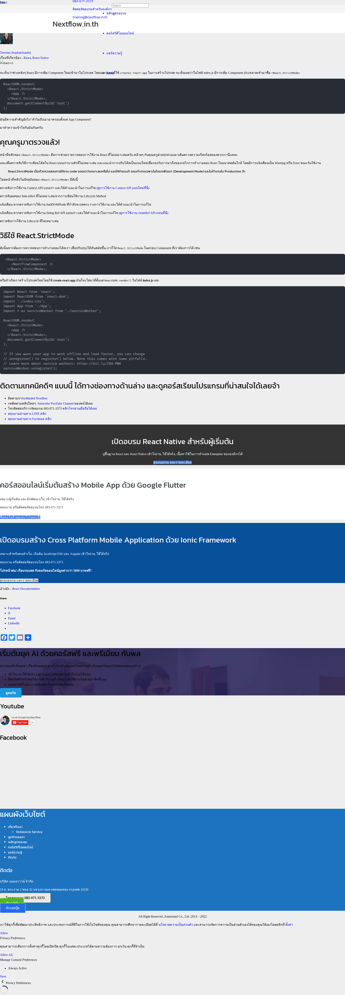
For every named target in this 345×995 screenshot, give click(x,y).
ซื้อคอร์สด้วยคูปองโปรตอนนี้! (20, 517)
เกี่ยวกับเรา (15, 826)
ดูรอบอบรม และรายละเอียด (172, 462)
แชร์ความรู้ (15, 852)
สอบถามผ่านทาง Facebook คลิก (30, 419)
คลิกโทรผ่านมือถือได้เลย (79, 408)
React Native (40, 57)
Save (3, 976)
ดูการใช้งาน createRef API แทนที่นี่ (143, 213)
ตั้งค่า (289, 924)
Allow (4, 933)
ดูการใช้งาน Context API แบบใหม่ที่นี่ (123, 188)
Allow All (6, 954)
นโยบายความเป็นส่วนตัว (176, 924)
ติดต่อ (12, 857)
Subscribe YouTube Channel (55, 403)
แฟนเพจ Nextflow (36, 398)
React (27, 57)
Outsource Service (29, 831)
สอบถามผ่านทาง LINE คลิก (27, 413)
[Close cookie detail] (3, 983)
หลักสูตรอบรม (17, 842)
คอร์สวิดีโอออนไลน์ (20, 847)
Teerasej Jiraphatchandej (15, 52)
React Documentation (26, 588)
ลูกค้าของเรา (16, 837)
